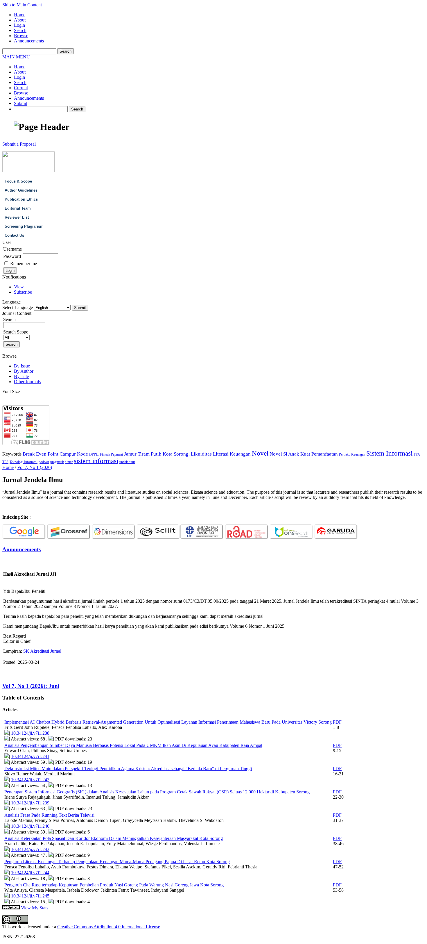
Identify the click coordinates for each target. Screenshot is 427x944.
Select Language (17, 307)
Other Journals (27, 381)
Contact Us (14, 235)
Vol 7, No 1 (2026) (34, 467)
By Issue (22, 365)
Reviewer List (17, 217)
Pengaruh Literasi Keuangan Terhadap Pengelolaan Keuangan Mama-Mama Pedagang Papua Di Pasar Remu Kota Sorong (117, 861)
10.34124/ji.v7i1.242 (30, 779)
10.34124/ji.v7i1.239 (30, 802)
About (20, 19)
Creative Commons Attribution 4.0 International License (108, 926)
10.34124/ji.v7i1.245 (30, 895)
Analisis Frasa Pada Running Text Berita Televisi (49, 815)
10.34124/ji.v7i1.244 (30, 872)
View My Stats (34, 907)
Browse (21, 35)
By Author (23, 371)
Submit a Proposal (19, 144)
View (19, 286)
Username (12, 249)
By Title (21, 376)
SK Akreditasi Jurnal (42, 651)
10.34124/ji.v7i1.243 (30, 849)
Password (12, 256)
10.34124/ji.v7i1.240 (30, 826)
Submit (20, 103)
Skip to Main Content (22, 4)
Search (20, 30)
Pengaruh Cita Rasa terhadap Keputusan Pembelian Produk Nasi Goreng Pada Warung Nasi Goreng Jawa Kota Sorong (114, 884)
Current (21, 87)
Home (19, 14)
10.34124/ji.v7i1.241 (30, 756)
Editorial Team (18, 208)
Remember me (23, 263)
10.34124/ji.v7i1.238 (30, 733)
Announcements (29, 40)
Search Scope (15, 331)
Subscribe (23, 292)
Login (19, 25)
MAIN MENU (16, 56)
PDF (337, 722)
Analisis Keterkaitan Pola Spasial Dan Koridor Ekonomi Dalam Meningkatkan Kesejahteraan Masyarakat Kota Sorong (113, 838)
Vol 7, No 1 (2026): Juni (30, 686)
